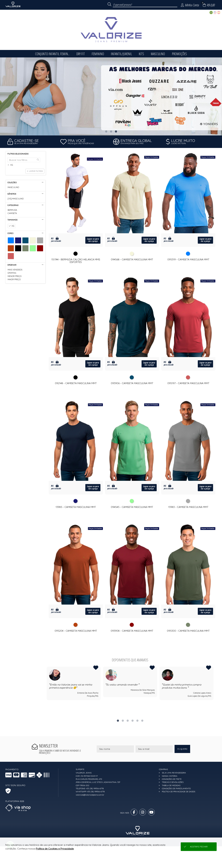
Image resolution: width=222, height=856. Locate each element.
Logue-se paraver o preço (93, 240)
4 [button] (132, 720)
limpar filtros (36, 171)
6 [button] (142, 720)
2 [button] (111, 131)
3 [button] (116, 131)
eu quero (182, 749)
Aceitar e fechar (199, 846)
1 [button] (106, 131)
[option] (111, 96)
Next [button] (214, 691)
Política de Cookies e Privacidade (55, 848)
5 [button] (137, 720)
